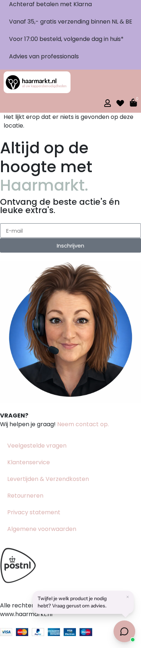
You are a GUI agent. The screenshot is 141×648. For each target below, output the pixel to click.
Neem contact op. (83, 424)
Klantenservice (28, 462)
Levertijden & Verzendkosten (48, 479)
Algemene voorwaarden (41, 529)
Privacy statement (33, 512)
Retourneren (25, 495)
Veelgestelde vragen (37, 445)
